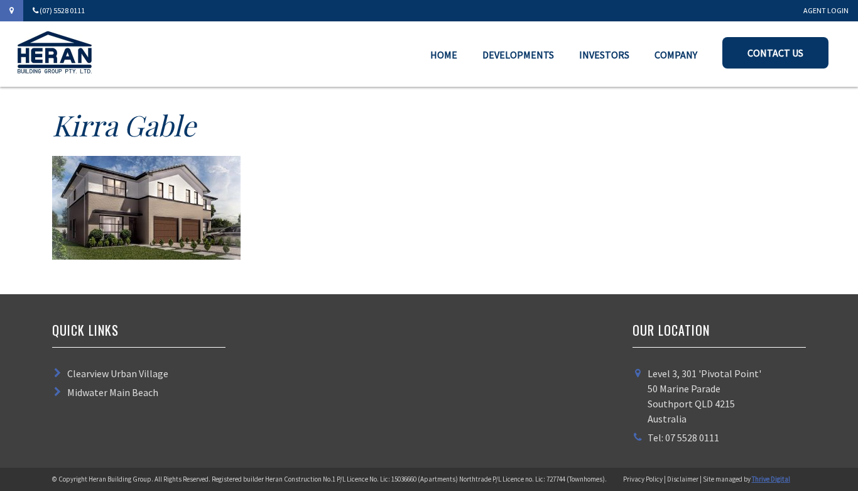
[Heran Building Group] (54, 69)
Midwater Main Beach (112, 392)
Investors (604, 54)
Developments (518, 54)
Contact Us (775, 53)
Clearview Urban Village (117, 373)
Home (443, 54)
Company (675, 54)
